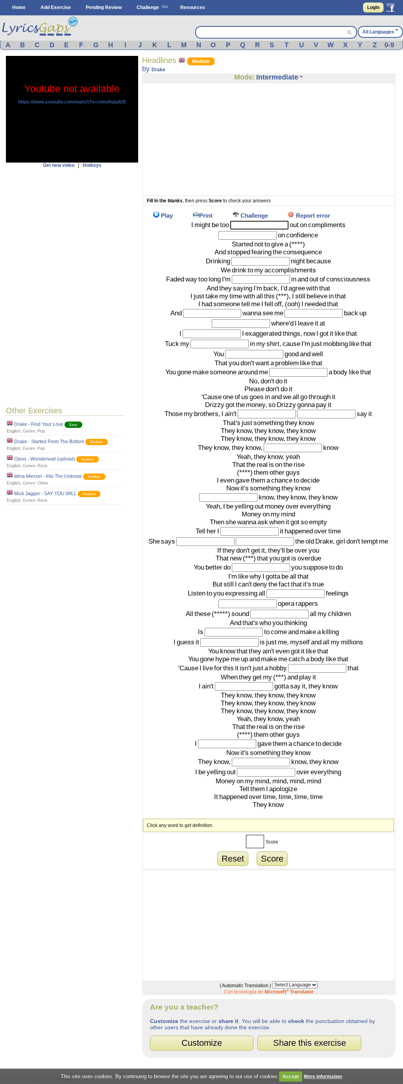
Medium (96, 442)
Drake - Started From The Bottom (49, 441)
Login (373, 7)
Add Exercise (56, 7)
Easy (73, 425)
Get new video (58, 165)
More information (323, 1076)
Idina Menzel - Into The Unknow (48, 476)
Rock (42, 465)
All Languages (378, 32)
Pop (41, 431)
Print (206, 215)
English (13, 431)
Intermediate (277, 77)
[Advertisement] (72, 286)
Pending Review (104, 7)
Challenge (148, 7)
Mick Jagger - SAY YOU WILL (45, 493)
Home (19, 7)
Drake (158, 69)
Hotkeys (92, 165)
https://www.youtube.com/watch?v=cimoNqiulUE (72, 102)
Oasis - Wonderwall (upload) (44, 459)
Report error (313, 215)
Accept (291, 1076)
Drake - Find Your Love (38, 424)
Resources (192, 7)
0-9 (389, 45)
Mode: (244, 77)
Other (42, 483)
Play (167, 215)
